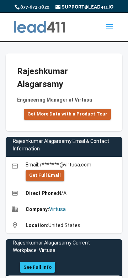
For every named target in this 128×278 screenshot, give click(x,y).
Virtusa (57, 209)
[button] (67, 114)
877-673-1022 (34, 6)
